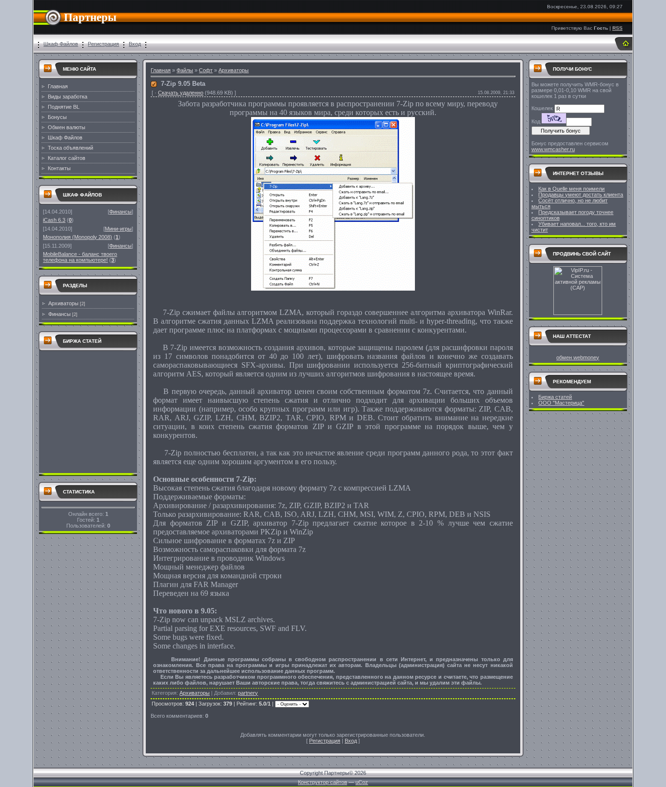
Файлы (184, 70)
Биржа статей (555, 397)
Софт (206, 70)
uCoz (361, 782)
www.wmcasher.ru (553, 149)
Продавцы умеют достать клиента (580, 194)
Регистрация (103, 44)
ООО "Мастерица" (561, 403)
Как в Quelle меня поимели (571, 189)
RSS (617, 28)
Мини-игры (118, 229)
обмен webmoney (577, 357)
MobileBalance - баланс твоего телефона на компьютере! (80, 257)
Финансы (120, 212)
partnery (248, 693)
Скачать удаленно (180, 93)
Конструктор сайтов (322, 782)
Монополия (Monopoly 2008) (77, 237)
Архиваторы (63, 303)
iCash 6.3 (54, 220)
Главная (161, 70)
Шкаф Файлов (60, 44)
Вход (135, 44)
